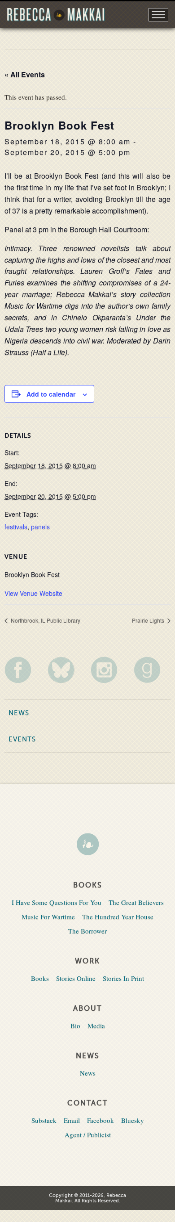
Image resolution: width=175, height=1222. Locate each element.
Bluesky (132, 1120)
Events (22, 739)
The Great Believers (136, 902)
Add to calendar (50, 393)
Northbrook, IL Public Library (44, 620)
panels (40, 526)
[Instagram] (109, 670)
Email (72, 1120)
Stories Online (76, 978)
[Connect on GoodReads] (152, 670)
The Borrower (87, 930)
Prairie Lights (149, 620)
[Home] (87, 845)
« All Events (24, 74)
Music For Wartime (48, 916)
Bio (75, 1025)
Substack (44, 1120)
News (19, 712)
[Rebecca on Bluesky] (66, 670)
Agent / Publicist (88, 1134)
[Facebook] (22, 670)
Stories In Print (123, 978)
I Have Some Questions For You (56, 902)
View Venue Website (33, 593)
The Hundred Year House (117, 916)
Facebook (100, 1120)
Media (96, 1025)
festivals (15, 526)
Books (40, 978)
